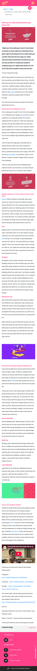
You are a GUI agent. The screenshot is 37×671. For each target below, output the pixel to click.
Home (5, 9)
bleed (22, 115)
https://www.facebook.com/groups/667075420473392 (18, 602)
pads (3, 239)
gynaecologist (10, 155)
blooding (13, 381)
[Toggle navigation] (32, 3)
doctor (12, 523)
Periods (4, 199)
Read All (32, 627)
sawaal (12, 92)
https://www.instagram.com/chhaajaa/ (14, 577)
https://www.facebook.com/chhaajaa (21, 582)
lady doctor (15, 531)
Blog (11, 9)
